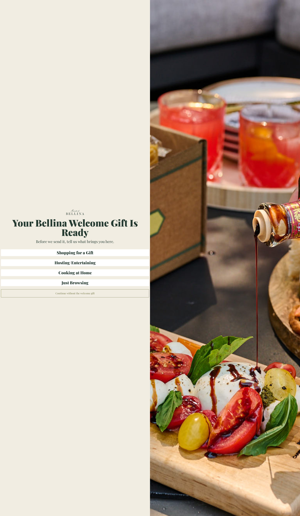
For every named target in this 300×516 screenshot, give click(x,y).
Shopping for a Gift (75, 252)
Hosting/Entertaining (75, 262)
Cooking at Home (75, 272)
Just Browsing (75, 282)
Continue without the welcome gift (75, 293)
